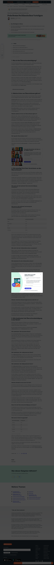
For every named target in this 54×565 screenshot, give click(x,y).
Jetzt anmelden (28, 288)
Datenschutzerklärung (34, 290)
